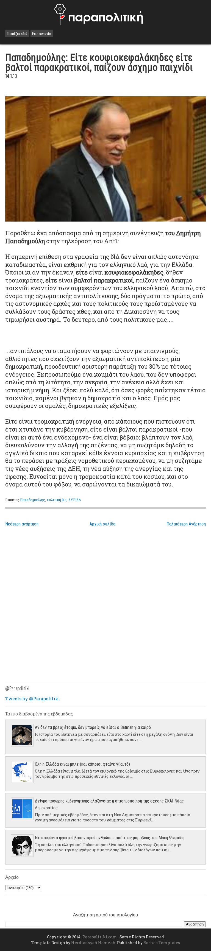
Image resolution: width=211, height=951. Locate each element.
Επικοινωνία (41, 34)
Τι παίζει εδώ (17, 34)
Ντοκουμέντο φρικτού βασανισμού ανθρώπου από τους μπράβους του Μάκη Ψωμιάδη (109, 837)
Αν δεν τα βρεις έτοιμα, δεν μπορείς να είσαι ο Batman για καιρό (93, 727)
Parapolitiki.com (99, 936)
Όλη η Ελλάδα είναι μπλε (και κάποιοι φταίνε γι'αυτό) (82, 764)
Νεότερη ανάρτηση (21, 524)
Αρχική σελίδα (102, 524)
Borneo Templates (161, 942)
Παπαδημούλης (32, 499)
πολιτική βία (56, 499)
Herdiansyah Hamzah (93, 942)
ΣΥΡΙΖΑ (74, 499)
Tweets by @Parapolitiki (32, 698)
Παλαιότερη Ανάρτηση (186, 524)
